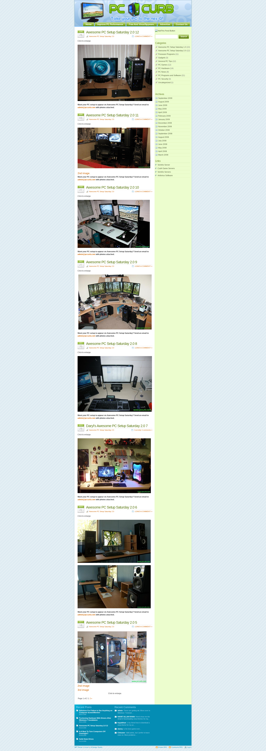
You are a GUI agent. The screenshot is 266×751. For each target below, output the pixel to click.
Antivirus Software (165, 175)
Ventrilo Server (164, 165)
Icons (86, 747)
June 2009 (162, 105)
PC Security (163, 79)
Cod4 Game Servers (166, 168)
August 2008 (163, 137)
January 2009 (164, 119)
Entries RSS (162, 747)
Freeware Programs (166, 54)
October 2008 (164, 130)
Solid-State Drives (86, 739)
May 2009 (162, 109)
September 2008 (165, 134)
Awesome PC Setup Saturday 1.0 (172, 47)
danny (120, 729)
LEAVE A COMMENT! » (143, 36)
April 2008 (162, 151)
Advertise (165, 24)
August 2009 (163, 102)
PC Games (162, 65)
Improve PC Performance (110, 24)
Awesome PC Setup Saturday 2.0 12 (112, 32)
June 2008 (162, 144)
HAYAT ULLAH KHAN (126, 717)
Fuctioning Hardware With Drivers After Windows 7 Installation (95, 719)
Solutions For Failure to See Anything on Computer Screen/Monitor (95, 711)
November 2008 (165, 126)
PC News (162, 72)
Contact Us (181, 24)
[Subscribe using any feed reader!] (165, 31)
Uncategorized (164, 82)
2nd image (83, 173)
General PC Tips (165, 61)
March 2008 (163, 155)
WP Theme (78, 747)
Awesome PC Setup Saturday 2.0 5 (111, 622)
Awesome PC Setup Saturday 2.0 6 (111, 507)
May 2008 (162, 148)
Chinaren (121, 733)
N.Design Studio (96, 747)
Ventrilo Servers (164, 172)
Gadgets (161, 58)
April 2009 (162, 112)
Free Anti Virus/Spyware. (141, 24)
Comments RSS (177, 747)
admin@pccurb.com (86, 107)
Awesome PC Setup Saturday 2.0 (101, 36)
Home (89, 24)
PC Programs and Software (169, 75)
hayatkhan (122, 723)
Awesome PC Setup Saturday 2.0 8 (111, 344)
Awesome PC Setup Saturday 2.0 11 (112, 115)
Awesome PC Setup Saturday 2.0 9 (111, 262)
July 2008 (162, 141)
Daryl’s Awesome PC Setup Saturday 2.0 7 (117, 426)
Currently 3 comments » (143, 430)
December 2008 (165, 123)
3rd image (83, 689)
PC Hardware (164, 68)
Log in (189, 747)
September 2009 (165, 98)
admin (120, 710)
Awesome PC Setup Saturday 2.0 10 (112, 187)
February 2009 (164, 116)
